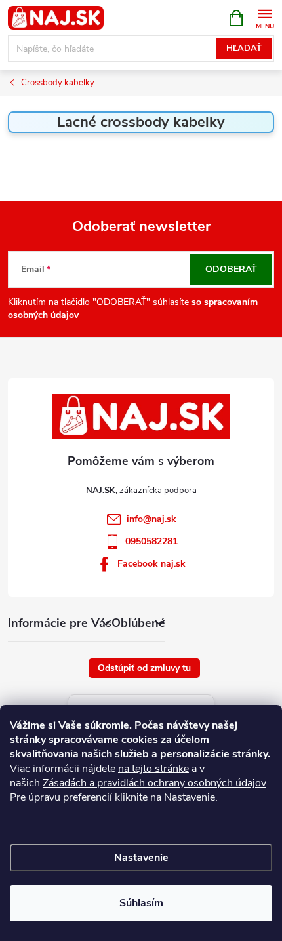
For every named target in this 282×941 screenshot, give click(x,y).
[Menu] (264, 17)
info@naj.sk (151, 519)
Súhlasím (141, 903)
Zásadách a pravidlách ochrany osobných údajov (154, 783)
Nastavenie (141, 858)
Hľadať (244, 48)
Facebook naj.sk (151, 563)
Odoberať (231, 269)
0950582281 (151, 541)
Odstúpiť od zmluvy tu (144, 668)
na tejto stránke (153, 768)
